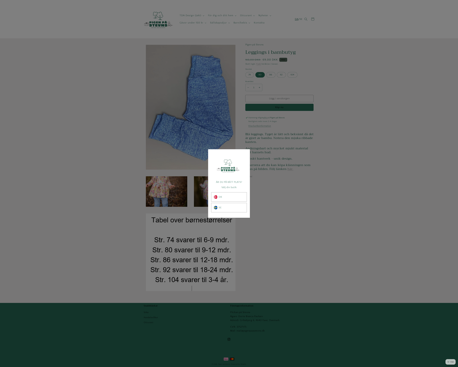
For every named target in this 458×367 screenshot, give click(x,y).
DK (220, 197)
